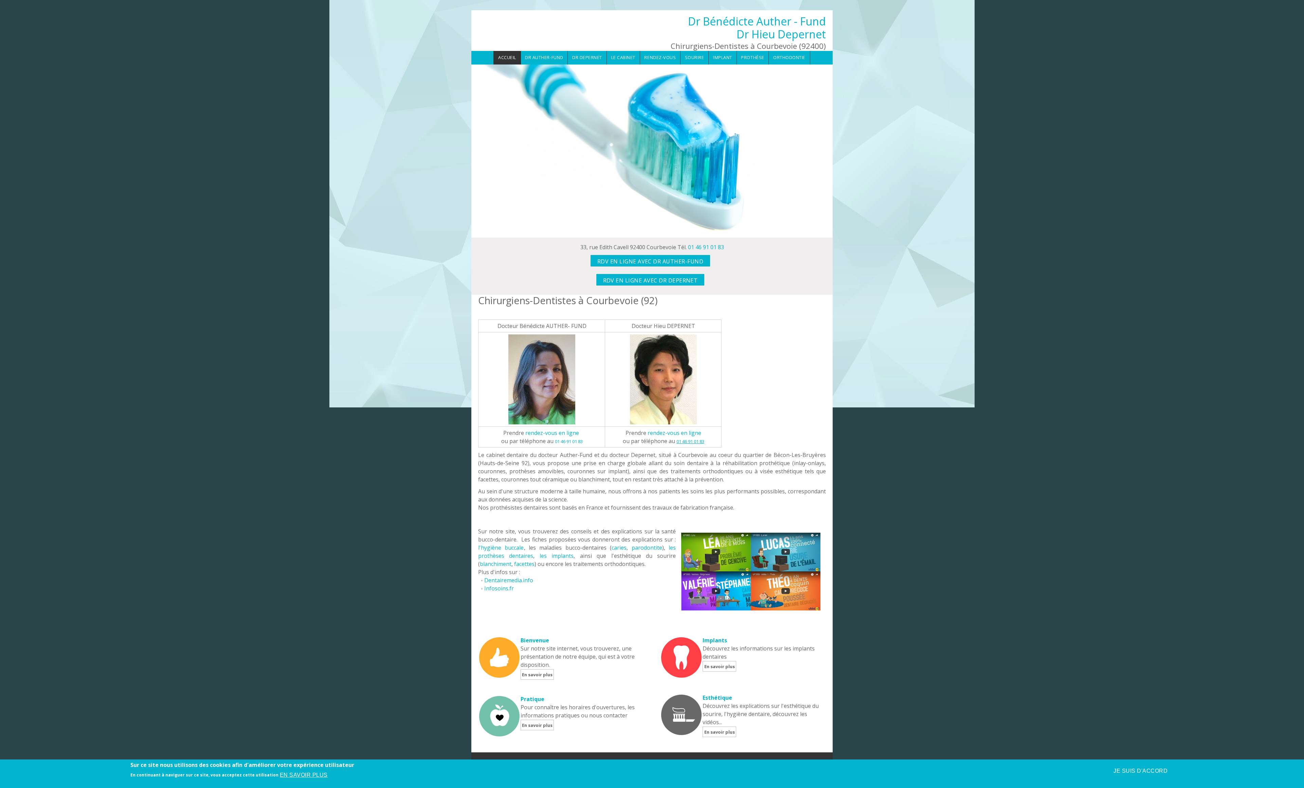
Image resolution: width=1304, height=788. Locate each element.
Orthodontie (789, 57)
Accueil (507, 57)
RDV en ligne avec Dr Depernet (650, 280)
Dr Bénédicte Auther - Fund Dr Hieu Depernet (757, 27)
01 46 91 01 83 (706, 247)
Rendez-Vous (660, 57)
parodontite (647, 547)
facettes (524, 564)
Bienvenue (535, 640)
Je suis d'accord (1140, 771)
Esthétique (717, 697)
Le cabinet (623, 57)
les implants (557, 556)
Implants (715, 640)
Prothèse (752, 57)
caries (619, 547)
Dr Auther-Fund (544, 57)
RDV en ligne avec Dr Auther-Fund (650, 261)
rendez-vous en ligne (552, 433)
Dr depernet (587, 57)
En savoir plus (537, 675)
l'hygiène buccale (501, 547)
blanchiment (495, 564)
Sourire (694, 57)
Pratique (532, 699)
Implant (722, 57)
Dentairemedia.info (508, 580)
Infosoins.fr (499, 588)
